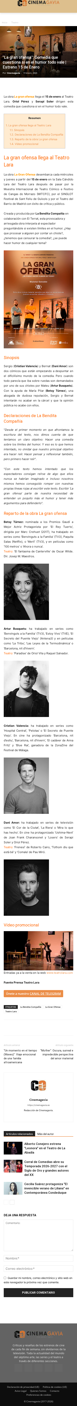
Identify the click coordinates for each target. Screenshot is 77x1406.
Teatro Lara (11, 1011)
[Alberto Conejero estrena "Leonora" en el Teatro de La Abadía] (13, 1148)
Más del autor (45, 1134)
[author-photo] (38, 1094)
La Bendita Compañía (30, 1006)
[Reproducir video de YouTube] (38, 950)
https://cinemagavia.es (38, 1105)
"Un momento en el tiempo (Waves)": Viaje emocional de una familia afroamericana (20, 1056)
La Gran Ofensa (52, 1006)
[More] (51, 85)
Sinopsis (17, 130)
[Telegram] (33, 85)
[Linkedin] (24, 85)
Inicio (4, 22)
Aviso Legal (21, 1390)
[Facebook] (7, 85)
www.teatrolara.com (60, 972)
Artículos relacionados (19, 1134)
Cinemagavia (13, 73)
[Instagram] (31, 1116)
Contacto (54, 1390)
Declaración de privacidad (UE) (23, 1387)
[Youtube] (54, 1116)
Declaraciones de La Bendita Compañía (36, 134)
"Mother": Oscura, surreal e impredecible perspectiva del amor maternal (56, 1054)
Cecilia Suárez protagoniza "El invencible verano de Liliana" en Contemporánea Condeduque (46, 1188)
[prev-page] (6, 1202)
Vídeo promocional (24, 143)
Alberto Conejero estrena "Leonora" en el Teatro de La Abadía (44, 1148)
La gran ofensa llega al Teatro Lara (28, 125)
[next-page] (12, 1202)
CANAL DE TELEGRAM (45, 994)
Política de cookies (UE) (55, 1387)
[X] (16, 85)
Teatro (14, 22)
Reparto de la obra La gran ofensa (33, 139)
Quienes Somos (38, 1390)
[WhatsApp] (42, 85)
